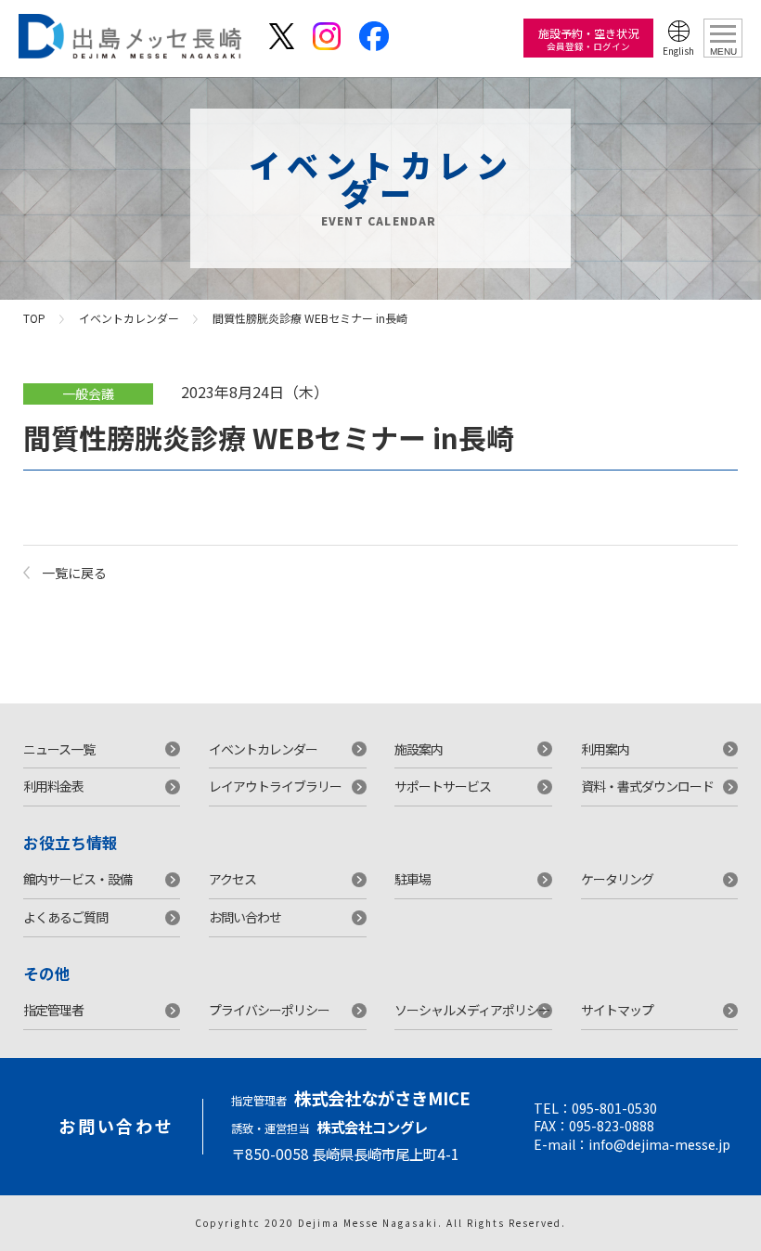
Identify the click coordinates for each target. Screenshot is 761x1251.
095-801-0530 (614, 1108)
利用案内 (605, 749)
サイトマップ (617, 1009)
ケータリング (617, 879)
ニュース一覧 (59, 749)
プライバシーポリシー (269, 1009)
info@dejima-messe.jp (659, 1144)
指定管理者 (53, 1009)
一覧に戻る (74, 572)
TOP (34, 318)
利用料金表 (53, 786)
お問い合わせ (245, 917)
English (678, 51)
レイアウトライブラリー (275, 786)
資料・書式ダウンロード (647, 786)
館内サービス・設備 (77, 879)
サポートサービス (442, 786)
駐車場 (412, 879)
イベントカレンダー (129, 318)
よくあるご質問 (65, 917)
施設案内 (418, 749)
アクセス (232, 879)
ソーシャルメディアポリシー (472, 1009)
